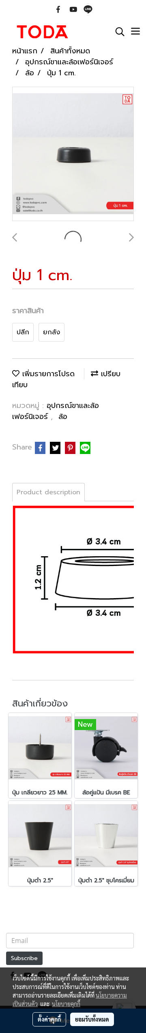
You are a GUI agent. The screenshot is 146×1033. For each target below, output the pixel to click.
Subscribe (24, 958)
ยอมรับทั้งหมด (92, 1019)
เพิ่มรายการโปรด (47, 373)
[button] (117, 31)
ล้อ (62, 416)
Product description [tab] (48, 492)
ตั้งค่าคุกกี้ (49, 1019)
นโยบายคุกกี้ (66, 1003)
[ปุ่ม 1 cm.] (73, 154)
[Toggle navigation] (135, 32)
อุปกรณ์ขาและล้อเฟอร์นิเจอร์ (55, 411)
